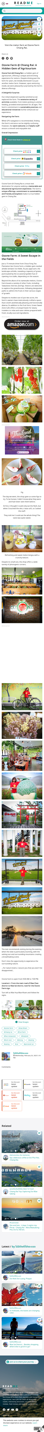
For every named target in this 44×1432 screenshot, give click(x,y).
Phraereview (14, 1223)
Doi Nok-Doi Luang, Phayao (21, 1278)
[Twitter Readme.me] (8, 1410)
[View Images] (8, 1005)
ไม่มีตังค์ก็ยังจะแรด (15, 1276)
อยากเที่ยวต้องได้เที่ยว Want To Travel (22, 1189)
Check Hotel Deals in (18, 140)
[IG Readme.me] (17, 1409)
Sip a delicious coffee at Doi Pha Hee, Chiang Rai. (24, 1158)
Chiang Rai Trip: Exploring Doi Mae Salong (23, 1192)
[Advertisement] (22, 656)
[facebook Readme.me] (4, 1409)
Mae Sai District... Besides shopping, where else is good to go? (24, 1345)
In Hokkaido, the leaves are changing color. (25, 1311)
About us (6, 1415)
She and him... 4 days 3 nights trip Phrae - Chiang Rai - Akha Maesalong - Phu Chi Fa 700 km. (25, 1227)
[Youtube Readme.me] (12, 1410)
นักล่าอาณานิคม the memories (20, 1155)
